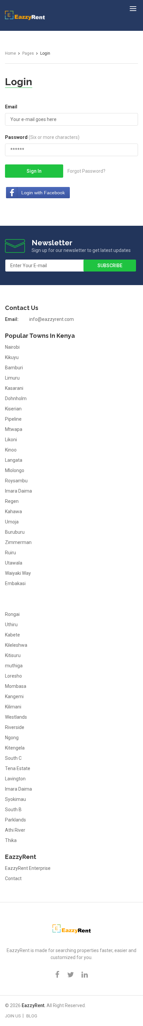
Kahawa (13, 511)
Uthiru (11, 624)
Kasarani (14, 388)
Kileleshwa (16, 645)
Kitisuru (13, 655)
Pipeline (13, 419)
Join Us (13, 1015)
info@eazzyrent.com (51, 319)
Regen (12, 501)
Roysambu (16, 480)
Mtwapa (13, 429)
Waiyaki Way (18, 573)
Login (18, 82)
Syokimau (15, 799)
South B (13, 809)
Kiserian (13, 408)
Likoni (11, 439)
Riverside (14, 727)
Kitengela (15, 748)
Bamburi (14, 367)
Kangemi (14, 696)
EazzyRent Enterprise (28, 868)
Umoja (12, 521)
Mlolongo (14, 470)
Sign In (34, 171)
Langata (13, 460)
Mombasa (15, 686)
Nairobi (12, 347)
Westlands (16, 717)
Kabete (12, 634)
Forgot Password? (86, 171)
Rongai (12, 614)
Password (42, 137)
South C (13, 758)
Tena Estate (17, 768)
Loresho (13, 676)
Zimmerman (18, 542)
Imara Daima (18, 491)
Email (11, 106)
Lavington (15, 778)
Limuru (12, 378)
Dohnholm (16, 398)
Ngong (12, 737)
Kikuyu (12, 357)
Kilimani (13, 706)
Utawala (13, 563)
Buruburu (15, 532)
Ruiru (10, 552)
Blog (31, 1015)
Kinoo (11, 450)
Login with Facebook (43, 192)
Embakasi (15, 583)
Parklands (15, 819)
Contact (13, 878)
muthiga (14, 665)
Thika (11, 840)
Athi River (15, 830)
